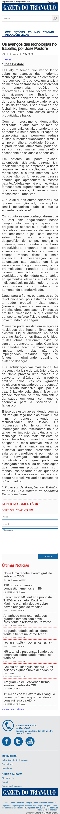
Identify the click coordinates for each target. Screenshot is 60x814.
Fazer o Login (53, 2)
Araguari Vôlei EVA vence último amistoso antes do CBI (27, 685)
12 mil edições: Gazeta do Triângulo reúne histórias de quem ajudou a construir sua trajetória (29, 698)
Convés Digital (51, 812)
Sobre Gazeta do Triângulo (15, 760)
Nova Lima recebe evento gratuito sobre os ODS (28, 576)
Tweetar (7, 59)
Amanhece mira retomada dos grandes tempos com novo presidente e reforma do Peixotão (27, 620)
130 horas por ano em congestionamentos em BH (23, 588)
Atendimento (8, 778)
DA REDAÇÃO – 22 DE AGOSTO (28, 644)
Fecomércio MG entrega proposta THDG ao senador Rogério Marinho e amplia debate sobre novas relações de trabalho (28, 603)
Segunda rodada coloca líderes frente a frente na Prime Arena (26, 633)
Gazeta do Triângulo (30, 8)
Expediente (7, 768)
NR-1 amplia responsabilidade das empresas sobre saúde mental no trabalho (28, 656)
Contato (48, 32)
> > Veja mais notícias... (14, 709)
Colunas (34, 32)
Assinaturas (7, 764)
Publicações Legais (16, 34)
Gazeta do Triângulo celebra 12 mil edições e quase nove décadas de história (29, 671)
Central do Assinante (12, 786)
